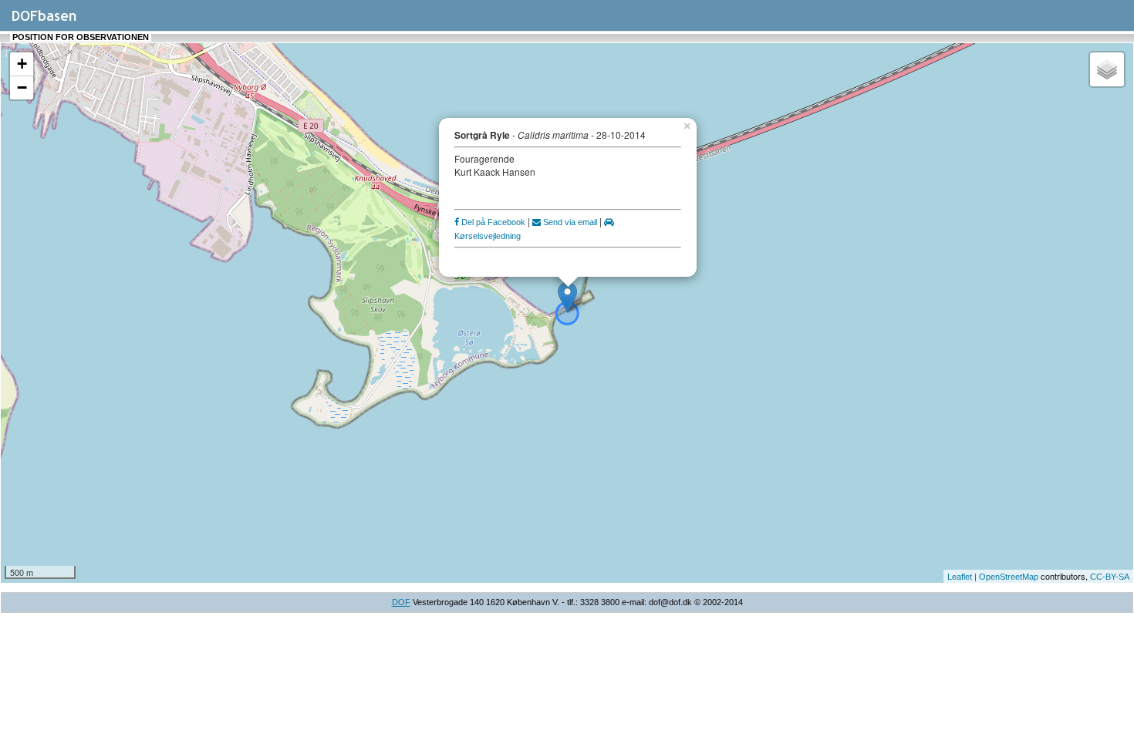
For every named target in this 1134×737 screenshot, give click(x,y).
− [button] (22, 87)
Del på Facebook (492, 222)
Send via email (569, 222)
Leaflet (959, 576)
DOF (401, 602)
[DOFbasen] (62, 22)
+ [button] (22, 63)
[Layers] (1107, 69)
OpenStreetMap (1008, 576)
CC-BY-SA (1109, 576)
